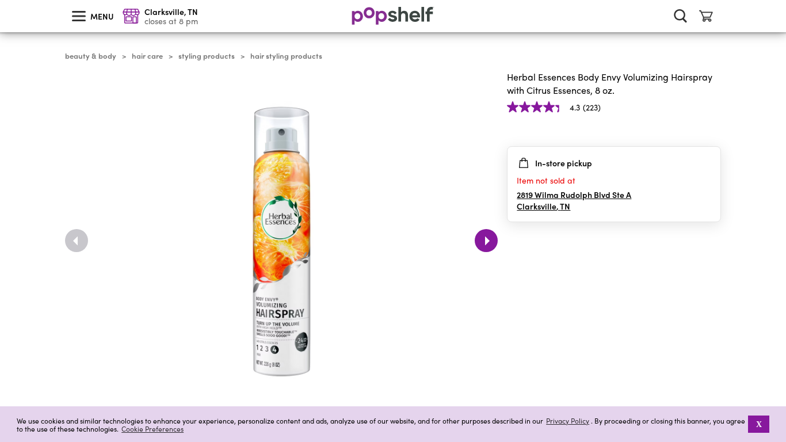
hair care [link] (147, 56)
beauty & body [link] (90, 56)
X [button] (759, 424)
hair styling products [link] (286, 56)
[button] (712, 130)
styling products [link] (206, 56)
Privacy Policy (567, 421)
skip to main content (5, 0)
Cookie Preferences (152, 429)
